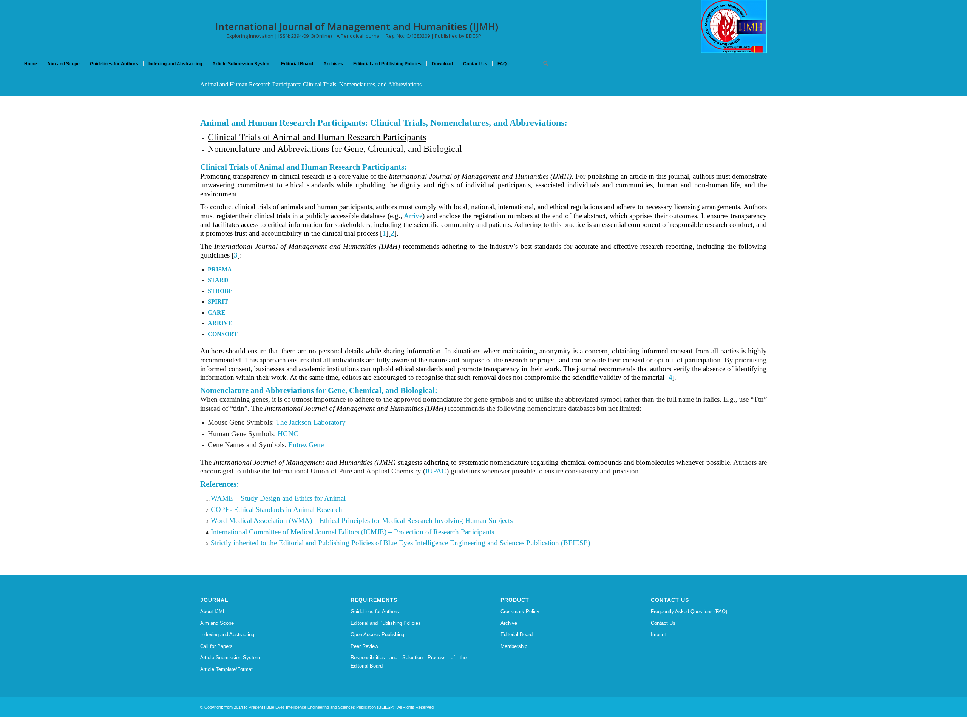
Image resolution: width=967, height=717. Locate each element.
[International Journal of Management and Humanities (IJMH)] (734, 26)
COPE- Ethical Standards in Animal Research (276, 509)
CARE (217, 312)
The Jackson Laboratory (311, 422)
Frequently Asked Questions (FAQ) (689, 611)
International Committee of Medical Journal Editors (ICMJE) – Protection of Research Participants (352, 532)
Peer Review (364, 646)
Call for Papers (216, 646)
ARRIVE (220, 323)
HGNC (288, 434)
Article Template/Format (226, 669)
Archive (508, 623)
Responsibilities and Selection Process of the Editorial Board (409, 661)
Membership (513, 646)
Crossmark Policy (519, 611)
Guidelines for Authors (375, 611)
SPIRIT (218, 301)
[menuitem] (30, 63)
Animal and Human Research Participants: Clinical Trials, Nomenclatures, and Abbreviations (311, 84)
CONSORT (223, 334)
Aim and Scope (217, 623)
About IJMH (213, 611)
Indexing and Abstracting (227, 634)
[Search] (543, 63)
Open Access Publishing (377, 634)
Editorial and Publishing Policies (386, 623)
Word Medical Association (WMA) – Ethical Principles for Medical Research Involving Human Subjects (362, 520)
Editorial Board (516, 634)
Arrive (413, 216)
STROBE (220, 291)
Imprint (658, 634)
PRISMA (220, 269)
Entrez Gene (306, 445)
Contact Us (663, 623)
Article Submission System (230, 657)
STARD (218, 280)
